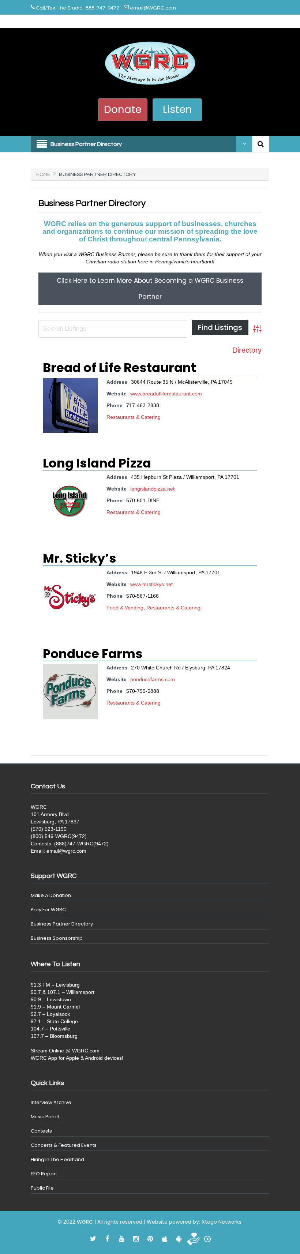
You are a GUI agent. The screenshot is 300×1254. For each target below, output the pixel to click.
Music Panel (45, 1116)
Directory (247, 350)
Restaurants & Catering (133, 417)
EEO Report (44, 1173)
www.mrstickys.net (151, 584)
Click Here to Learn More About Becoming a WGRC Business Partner (150, 288)
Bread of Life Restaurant (119, 367)
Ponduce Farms (93, 653)
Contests (41, 1130)
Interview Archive (51, 1102)
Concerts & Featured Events (64, 1145)
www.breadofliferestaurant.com (166, 394)
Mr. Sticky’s (79, 558)
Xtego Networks (221, 1221)
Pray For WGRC (48, 909)
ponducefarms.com (152, 679)
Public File (42, 1187)
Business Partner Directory (62, 923)
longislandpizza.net (152, 489)
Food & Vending (124, 608)
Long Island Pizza (97, 463)
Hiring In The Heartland (57, 1159)
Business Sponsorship (57, 938)
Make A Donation (51, 895)
